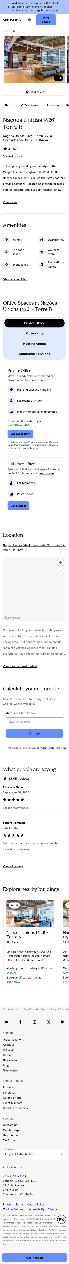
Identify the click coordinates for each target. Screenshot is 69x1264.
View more (10, 202)
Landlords (9, 1092)
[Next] (8, 7)
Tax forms (9, 1140)
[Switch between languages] (29, 20)
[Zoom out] (60, 571)
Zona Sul (56, 1009)
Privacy (7, 1204)
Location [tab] (53, 105)
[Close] (63, 7)
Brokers (8, 1087)
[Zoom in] (60, 562)
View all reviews (13, 866)
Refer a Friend (12, 1097)
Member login (12, 1130)
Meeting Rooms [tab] (34, 344)
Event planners (12, 1102)
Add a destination (20, 713)
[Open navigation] (62, 20)
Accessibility (36, 1209)
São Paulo (41, 1009)
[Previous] (5, 7)
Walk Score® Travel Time (53, 748)
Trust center (11, 1070)
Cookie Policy (35, 1204)
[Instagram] (34, 1022)
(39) (16, 149)
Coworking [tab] (34, 333)
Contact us (10, 1125)
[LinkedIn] (63, 1022)
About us (9, 1044)
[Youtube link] (6, 1022)
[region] (34, 589)
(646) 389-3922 (14, 1176)
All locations (11, 1009)
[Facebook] (20, 1022)
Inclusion (9, 1049)
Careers (8, 1055)
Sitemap (53, 1209)
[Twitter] (48, 1022)
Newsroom (10, 1060)
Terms (19, 1204)
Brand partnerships (15, 1108)
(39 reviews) (21, 778)
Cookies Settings (14, 1209)
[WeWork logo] (12, 19)
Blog (6, 1065)
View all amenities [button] (15, 279)
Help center (10, 1135)
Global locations (13, 1039)
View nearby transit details (20, 666)
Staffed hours (12, 156)
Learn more (51, 10)
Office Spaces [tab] (30, 105)
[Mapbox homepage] (12, 618)
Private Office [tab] (34, 323)
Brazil (27, 1009)
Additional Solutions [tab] (34, 354)
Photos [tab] (9, 105)
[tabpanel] (34, 68)
